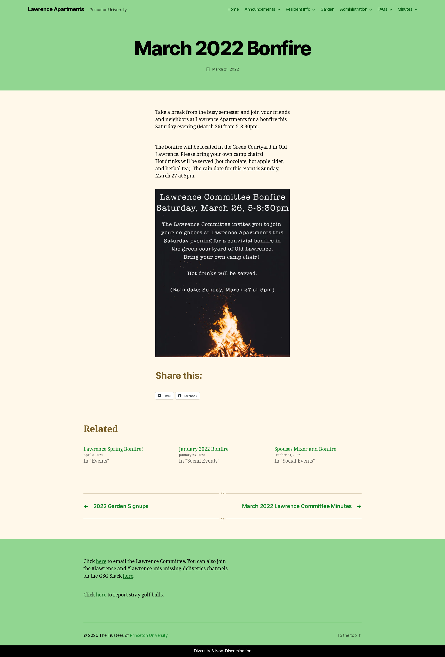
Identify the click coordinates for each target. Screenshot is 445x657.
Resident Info (298, 9)
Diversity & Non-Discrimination (222, 650)
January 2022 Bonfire (204, 449)
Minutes (405, 9)
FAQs (382, 9)
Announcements (260, 9)
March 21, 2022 (225, 69)
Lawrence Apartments (56, 9)
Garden (327, 9)
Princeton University (149, 635)
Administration (353, 9)
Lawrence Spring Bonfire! (113, 449)
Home (233, 9)
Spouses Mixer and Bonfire (305, 449)
